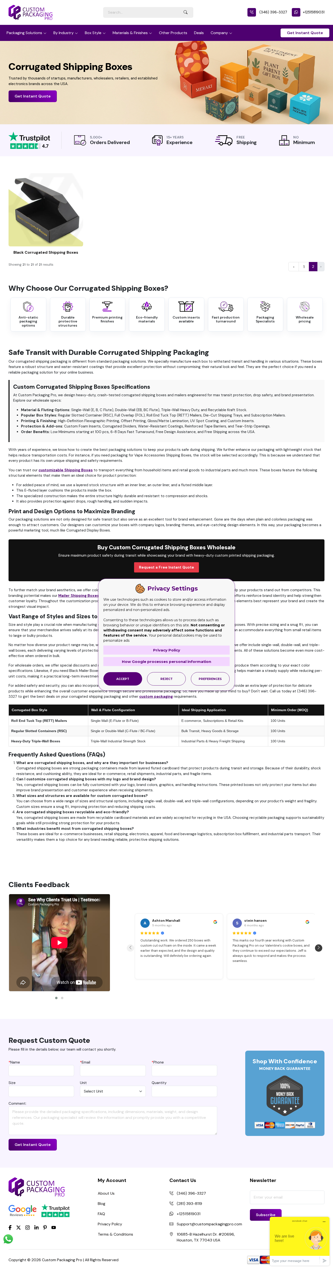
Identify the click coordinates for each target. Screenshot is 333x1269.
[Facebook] (10, 1227)
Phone (158, 1062)
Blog (101, 1203)
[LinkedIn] (36, 1227)
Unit (83, 1082)
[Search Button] (185, 12)
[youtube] (53, 1228)
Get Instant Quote (305, 32)
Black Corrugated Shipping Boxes (45, 252)
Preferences (210, 679)
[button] (56, 998)
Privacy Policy (110, 1224)
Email (85, 1062)
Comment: (17, 1103)
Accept (122, 679)
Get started (46, 210)
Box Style (93, 32)
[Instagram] (27, 1228)
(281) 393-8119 (189, 1203)
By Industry (63, 32)
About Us (106, 1193)
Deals (199, 32)
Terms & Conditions (115, 1234)
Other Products (173, 32)
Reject (166, 679)
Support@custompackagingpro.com (209, 1224)
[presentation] (130, 948)
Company (219, 32)
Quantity (159, 1082)
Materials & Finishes (130, 32)
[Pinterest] (45, 1227)
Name (14, 1062)
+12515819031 (313, 12)
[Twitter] (18, 1228)
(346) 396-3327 (272, 12)
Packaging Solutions (24, 32)
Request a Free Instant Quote (166, 567)
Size (12, 1082)
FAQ (101, 1213)
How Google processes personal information (166, 661)
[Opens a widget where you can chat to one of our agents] (299, 1241)
